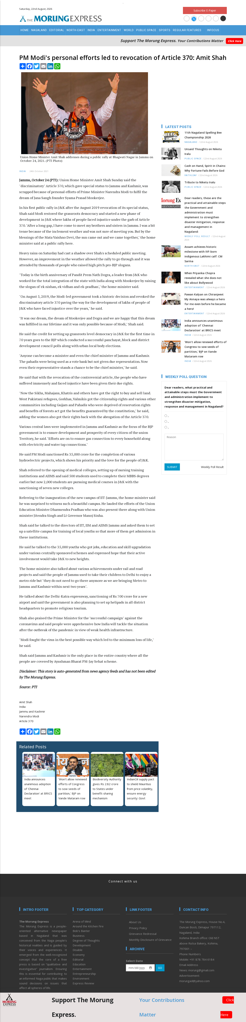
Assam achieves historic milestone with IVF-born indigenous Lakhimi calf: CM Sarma (203, 254)
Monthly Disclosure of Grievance (150, 940)
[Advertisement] (43, 840)
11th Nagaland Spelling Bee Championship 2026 (203, 135)
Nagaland (39, 30)
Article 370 (26, 721)
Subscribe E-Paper (205, 10)
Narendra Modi (29, 716)
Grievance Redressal (142, 934)
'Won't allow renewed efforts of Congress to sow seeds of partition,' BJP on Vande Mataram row (72, 788)
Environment (81, 978)
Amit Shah (25, 702)
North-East (76, 30)
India (91, 30)
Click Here (234, 41)
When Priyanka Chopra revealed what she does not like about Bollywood (203, 277)
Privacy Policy (138, 928)
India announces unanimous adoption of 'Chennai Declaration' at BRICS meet (38, 788)
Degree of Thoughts (86, 940)
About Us (135, 922)
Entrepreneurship (84, 974)
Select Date (134, 961)
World (129, 30)
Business (79, 936)
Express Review (83, 983)
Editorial (56, 30)
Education (79, 964)
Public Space (146, 30)
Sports (164, 30)
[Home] (60, 18)
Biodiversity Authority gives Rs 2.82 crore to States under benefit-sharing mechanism (107, 788)
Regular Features (187, 30)
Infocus (213, 30)
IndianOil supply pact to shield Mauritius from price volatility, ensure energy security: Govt (140, 788)
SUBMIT (172, 467)
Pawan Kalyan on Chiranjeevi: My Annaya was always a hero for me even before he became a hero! (205, 302)
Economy (79, 955)
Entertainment (109, 30)
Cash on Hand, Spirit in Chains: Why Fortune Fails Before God (205, 168)
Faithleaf (190, 175)
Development (82, 945)
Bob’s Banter (81, 931)
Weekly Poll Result (197, 236)
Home (25, 30)
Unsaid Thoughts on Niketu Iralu (203, 151)
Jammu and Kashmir (32, 711)
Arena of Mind (82, 921)
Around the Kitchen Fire (88, 926)
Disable (77, 950)
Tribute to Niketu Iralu (199, 182)
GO (160, 968)
